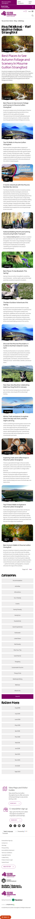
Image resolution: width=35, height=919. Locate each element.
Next (30, 569)
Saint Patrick (17, 656)
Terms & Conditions (7, 852)
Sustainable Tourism (17, 667)
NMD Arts (30, 2)
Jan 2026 (17, 748)
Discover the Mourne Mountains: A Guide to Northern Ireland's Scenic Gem (15, 346)
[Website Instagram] (15, 825)
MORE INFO (13, 803)
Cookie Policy (5, 857)
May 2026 (17, 725)
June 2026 (17, 719)
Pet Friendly (17, 644)
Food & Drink (17, 621)
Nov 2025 (17, 760)
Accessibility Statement (8, 850)
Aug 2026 (17, 708)
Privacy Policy (5, 848)
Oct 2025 (17, 766)
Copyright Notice (6, 855)
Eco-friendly (17, 598)
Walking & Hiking (17, 679)
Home (11, 21)
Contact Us (4, 843)
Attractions (17, 592)
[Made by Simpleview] (8, 905)
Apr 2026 (17, 731)
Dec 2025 (17, 754)
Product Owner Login (7, 860)
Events (17, 603)
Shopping (17, 661)
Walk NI (13, 157)
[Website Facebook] (19, 825)
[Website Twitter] (10, 825)
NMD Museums (21, 2)
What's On (17, 690)
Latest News (17, 638)
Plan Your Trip (17, 650)
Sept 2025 (17, 771)
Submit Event (5, 862)
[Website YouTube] (23, 825)
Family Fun (18, 615)
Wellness (17, 685)
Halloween (17, 632)
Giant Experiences (18, 627)
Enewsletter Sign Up (7, 840)
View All (17, 696)
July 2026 (17, 713)
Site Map (4, 845)
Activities (17, 586)
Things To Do (17, 673)
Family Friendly (17, 609)
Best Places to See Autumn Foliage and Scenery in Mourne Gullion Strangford (15, 105)
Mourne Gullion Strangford (6, 2)
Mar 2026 (17, 737)
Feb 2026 (17, 742)
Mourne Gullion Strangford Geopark (14, 429)
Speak (5, 917)
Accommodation (17, 580)
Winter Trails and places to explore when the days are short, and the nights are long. (15, 419)
